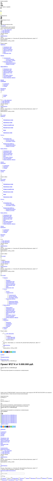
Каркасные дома (7, 53)
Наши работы (4, 66)
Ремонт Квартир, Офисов (9, 77)
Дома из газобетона (7, 49)
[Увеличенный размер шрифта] (2, 5)
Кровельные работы (11, 63)
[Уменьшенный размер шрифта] (1, 2)
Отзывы (5, 86)
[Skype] (13, 352)
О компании (6, 83)
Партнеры (5, 85)
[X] (7, 352)
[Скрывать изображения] (1, 18)
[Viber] (9, 352)
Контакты (3, 88)
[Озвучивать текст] (1, 21)
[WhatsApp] (11, 352)
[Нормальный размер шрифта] (1, 3)
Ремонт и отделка (10, 64)
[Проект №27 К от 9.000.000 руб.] (9, 415)
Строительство (7, 58)
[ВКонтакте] (1, 352)
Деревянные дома (7, 47)
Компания (3, 81)
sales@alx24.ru (4, 35)
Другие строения (10, 59)
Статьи (2, 90)
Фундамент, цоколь (10, 60)
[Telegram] (15, 352)
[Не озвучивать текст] (1, 23)
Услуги (2, 55)
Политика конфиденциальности (8, 470)
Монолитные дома (7, 50)
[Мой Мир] (5, 352)
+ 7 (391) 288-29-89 (7, 29)
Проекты (3, 44)
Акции (2, 80)
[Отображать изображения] (1, 17)
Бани (4, 52)
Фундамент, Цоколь (8, 75)
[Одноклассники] (3, 352)
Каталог (2, 435)
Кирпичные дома (7, 48)
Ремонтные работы (8, 61)
